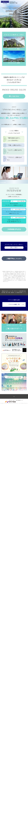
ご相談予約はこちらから (14, 258)
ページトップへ (14, 396)
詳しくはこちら (14, 96)
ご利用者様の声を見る (14, 229)
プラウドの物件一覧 (14, 304)
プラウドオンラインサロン (14, 246)
